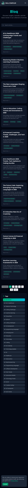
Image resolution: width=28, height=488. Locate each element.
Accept (5, 484)
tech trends (9, 391)
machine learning (10, 313)
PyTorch (8, 319)
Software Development (11, 368)
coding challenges (10, 322)
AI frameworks (9, 388)
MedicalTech (9, 359)
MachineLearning (10, 362)
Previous (5, 287)
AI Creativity (9, 345)
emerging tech (9, 332)
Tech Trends (9, 372)
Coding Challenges (11, 309)
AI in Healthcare (10, 303)
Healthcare (8, 355)
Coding (8, 342)
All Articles (8, 299)
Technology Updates (11, 349)
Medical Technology (11, 306)
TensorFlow (9, 316)
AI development (10, 326)
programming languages (12, 329)
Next (16, 290)
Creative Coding (10, 385)
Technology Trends (10, 378)
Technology (9, 339)
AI (6, 352)
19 (11, 290)
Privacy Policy (14, 480)
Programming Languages (12, 365)
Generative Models (10, 375)
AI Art (7, 382)
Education (8, 336)
